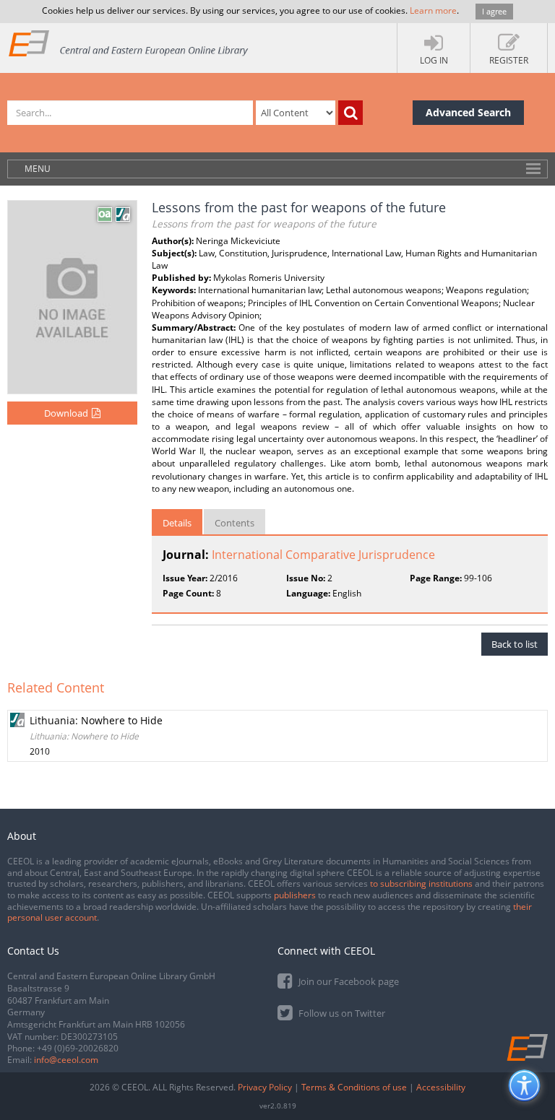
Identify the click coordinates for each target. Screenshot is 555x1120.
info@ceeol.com (66, 1060)
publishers (295, 895)
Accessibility (440, 1087)
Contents (234, 522)
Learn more (433, 10)
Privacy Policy (265, 1087)
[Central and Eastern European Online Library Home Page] (129, 43)
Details (177, 522)
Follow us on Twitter (340, 1013)
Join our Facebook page (347, 981)
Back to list (514, 644)
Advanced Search (468, 112)
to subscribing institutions (421, 883)
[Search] (350, 112)
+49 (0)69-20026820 (78, 1048)
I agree (494, 11)
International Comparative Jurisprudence (323, 555)
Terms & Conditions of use (354, 1087)
